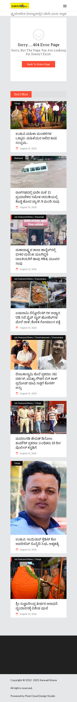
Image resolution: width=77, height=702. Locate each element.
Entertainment (42, 337)
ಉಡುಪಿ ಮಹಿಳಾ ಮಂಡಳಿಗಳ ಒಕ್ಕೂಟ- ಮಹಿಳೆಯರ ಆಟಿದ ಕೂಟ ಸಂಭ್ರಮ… (36, 138)
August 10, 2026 (27, 148)
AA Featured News (23, 216)
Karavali (39, 216)
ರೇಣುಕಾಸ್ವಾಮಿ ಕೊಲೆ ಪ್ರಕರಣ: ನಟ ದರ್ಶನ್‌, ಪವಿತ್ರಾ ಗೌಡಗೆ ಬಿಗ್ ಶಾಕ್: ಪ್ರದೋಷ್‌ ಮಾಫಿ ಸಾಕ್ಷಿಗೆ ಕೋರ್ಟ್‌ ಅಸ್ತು (37, 381)
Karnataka (40, 278)
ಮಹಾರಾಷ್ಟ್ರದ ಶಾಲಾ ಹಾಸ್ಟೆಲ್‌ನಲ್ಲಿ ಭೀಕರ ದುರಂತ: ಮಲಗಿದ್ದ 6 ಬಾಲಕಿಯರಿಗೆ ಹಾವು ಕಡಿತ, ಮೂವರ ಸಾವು (37, 256)
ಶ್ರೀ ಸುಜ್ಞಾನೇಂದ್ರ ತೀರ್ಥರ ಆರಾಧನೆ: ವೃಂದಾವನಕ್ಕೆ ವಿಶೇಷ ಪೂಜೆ (37, 605)
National (18, 158)
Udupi (17, 103)
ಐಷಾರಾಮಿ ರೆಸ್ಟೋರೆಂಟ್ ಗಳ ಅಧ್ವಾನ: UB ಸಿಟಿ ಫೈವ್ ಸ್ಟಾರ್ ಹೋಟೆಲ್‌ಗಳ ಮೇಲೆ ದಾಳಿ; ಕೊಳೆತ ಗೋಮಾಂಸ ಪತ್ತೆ (38, 317)
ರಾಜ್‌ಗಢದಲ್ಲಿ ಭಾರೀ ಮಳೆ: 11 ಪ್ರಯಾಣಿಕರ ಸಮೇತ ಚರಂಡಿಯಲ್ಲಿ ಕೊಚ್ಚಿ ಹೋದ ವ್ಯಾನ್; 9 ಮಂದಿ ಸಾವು (37, 197)
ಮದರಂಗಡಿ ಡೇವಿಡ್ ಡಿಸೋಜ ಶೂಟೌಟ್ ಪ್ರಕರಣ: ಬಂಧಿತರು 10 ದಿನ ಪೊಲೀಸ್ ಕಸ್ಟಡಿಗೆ (38, 443)
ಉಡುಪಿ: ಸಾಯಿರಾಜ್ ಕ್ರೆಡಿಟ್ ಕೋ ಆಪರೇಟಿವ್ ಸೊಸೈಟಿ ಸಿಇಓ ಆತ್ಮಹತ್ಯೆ (37, 541)
